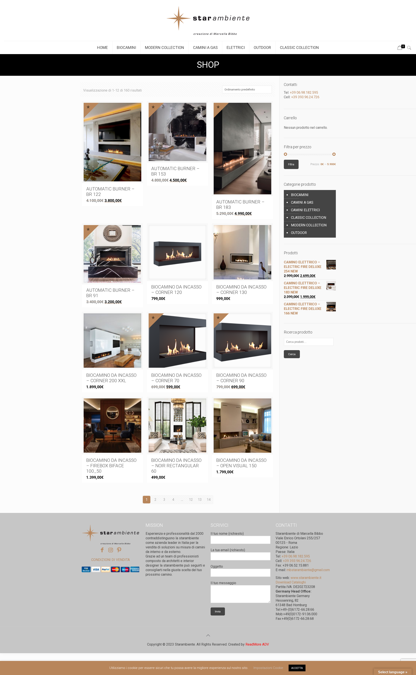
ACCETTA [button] (297, 668)
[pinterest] (119, 550)
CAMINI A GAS (302, 202)
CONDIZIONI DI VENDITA (110, 560)
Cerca (292, 354)
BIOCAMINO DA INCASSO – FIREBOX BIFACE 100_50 (111, 466)
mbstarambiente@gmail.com (308, 570)
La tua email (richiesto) (228, 550)
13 (200, 500)
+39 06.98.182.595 (303, 92)
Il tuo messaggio (223, 583)
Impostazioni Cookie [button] (268, 668)
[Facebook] (102, 550)
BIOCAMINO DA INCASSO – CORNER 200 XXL (111, 378)
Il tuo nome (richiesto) (227, 534)
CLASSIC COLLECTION (308, 218)
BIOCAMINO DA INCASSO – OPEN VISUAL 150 (241, 463)
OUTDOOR (299, 233)
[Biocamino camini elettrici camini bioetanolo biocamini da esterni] (208, 20)
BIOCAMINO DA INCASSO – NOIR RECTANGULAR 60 (176, 466)
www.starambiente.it (306, 578)
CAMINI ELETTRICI (305, 210)
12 (191, 500)
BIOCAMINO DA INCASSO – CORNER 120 (176, 289)
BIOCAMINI (300, 195)
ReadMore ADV (257, 644)
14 (209, 500)
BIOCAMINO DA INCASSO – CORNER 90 (241, 378)
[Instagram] (110, 550)
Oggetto (217, 566)
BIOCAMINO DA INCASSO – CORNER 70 (176, 378)
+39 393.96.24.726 (304, 97)
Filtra (291, 164)
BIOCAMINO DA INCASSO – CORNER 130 (241, 289)
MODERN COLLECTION (309, 225)
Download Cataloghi (291, 582)
